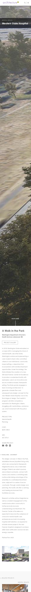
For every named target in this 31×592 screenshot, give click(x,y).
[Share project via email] (3, 445)
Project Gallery (10, 342)
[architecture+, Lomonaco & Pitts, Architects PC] (10, 3)
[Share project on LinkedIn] (10, 445)
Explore (15, 319)
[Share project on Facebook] (7, 445)
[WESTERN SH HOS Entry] (15, 553)
